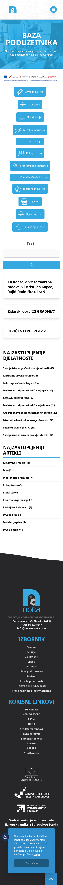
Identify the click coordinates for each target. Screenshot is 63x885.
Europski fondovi (31, 738)
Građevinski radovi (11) (16, 463)
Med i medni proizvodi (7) (18, 477)
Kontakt (31, 676)
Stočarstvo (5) (11, 492)
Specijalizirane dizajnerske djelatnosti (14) (28, 435)
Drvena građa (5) (12, 515)
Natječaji (31, 666)
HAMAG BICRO (31, 714)
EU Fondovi (31, 709)
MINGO (31, 743)
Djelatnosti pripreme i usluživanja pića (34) (28, 390)
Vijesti (31, 661)
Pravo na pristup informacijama (31, 690)
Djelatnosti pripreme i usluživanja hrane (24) (29, 405)
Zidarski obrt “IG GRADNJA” (31, 311)
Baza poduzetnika (31, 671)
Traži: (31, 243)
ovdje (37, 854)
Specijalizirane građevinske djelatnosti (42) (28, 368)
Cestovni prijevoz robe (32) (18, 398)
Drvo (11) (8, 470)
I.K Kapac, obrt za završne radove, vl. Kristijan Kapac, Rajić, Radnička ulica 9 (30, 286)
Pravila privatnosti (31, 681)
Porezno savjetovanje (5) (17, 500)
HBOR (31, 724)
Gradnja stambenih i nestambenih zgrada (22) (30, 412)
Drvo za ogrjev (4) (13, 529)
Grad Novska (31, 753)
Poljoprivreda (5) (12, 485)
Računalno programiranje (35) (20, 375)
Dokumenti (31, 656)
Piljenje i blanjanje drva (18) (19, 427)
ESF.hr (31, 719)
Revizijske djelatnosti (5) (17, 507)
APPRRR (31, 748)
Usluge (31, 652)
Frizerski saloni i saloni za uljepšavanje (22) (28, 420)
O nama (31, 647)
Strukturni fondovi (31, 729)
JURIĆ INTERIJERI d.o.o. (27, 330)
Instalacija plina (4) (14, 522)
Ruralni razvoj (31, 733)
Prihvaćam (31, 863)
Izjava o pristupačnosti (31, 686)
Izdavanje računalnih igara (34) (21, 383)
